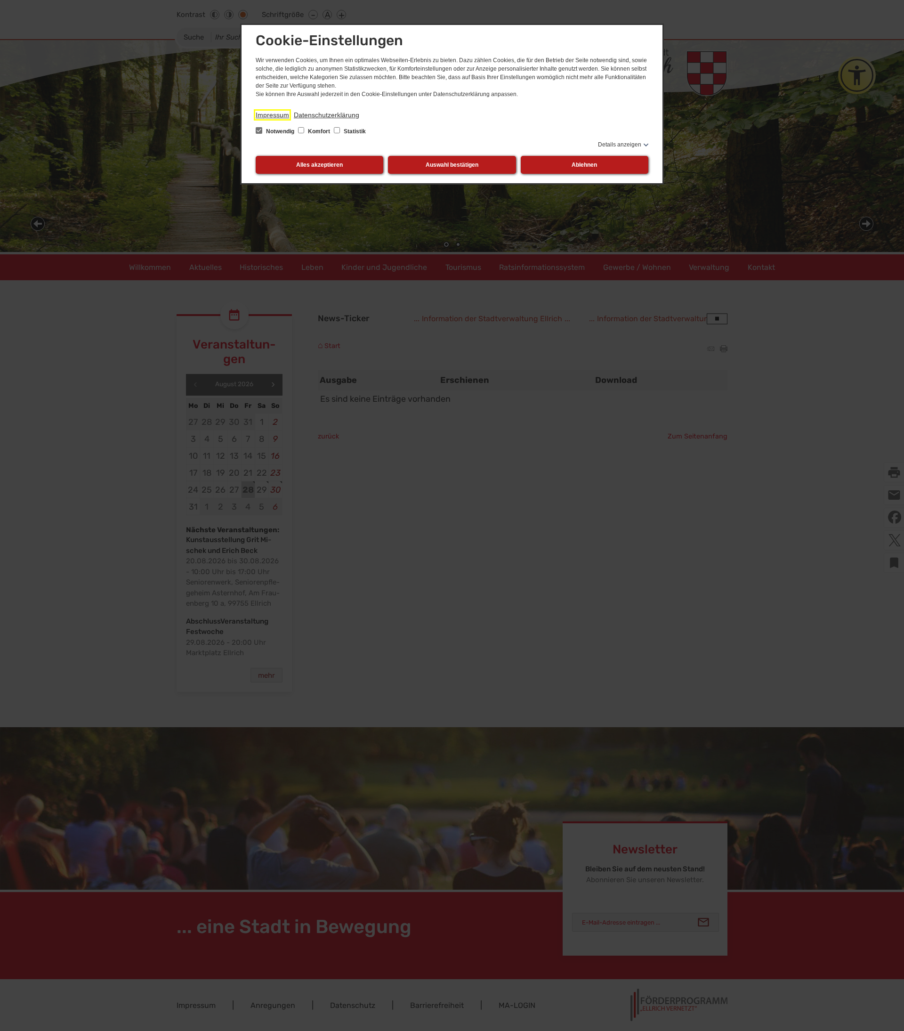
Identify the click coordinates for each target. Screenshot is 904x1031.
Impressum (272, 115)
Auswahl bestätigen (452, 165)
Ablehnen (584, 165)
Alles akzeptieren (319, 165)
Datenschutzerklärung (326, 115)
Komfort (319, 131)
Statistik (354, 131)
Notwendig (280, 131)
